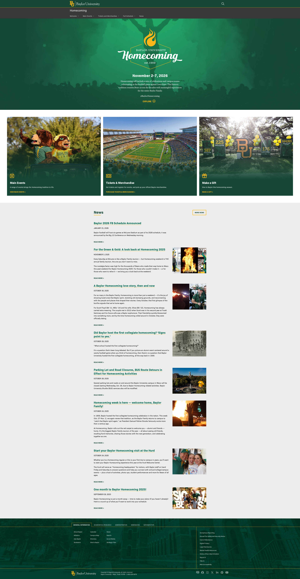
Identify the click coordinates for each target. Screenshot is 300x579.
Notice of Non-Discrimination (209, 554)
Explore (147, 101)
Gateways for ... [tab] (150, 525)
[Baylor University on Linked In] (216, 573)
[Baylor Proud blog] (197, 573)
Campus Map (94, 535)
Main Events (87, 16)
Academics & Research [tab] (102, 525)
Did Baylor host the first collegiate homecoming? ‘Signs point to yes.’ (129, 334)
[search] (223, 3)
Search (109, 535)
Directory (93, 539)
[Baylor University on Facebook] (202, 573)
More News (199, 212)
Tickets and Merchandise (107, 16)
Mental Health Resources (208, 550)
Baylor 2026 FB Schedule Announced (117, 223)
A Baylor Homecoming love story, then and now (124, 285)
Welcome (73, 16)
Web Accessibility (206, 564)
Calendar (93, 532)
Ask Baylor (77, 539)
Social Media (111, 539)
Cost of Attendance (206, 540)
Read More (98, 242)
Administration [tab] (121, 525)
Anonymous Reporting (207, 533)
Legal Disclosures (206, 547)
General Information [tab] (81, 525)
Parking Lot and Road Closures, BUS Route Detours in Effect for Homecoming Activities (128, 371)
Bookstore (77, 542)
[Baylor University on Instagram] (207, 573)
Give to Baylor (94, 542)
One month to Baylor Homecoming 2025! (120, 489)
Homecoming (78, 10)
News (141, 16)
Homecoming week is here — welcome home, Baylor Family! (127, 404)
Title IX (202, 561)
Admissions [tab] (135, 525)
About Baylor (78, 532)
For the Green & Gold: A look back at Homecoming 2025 (129, 249)
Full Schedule (128, 16)
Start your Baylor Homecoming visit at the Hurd (124, 450)
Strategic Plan (111, 542)
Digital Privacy (204, 543)
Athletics (77, 535)
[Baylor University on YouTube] (226, 573)
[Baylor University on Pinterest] (221, 573)
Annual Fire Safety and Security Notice (212, 536)
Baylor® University (114, 572)
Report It (203, 557)
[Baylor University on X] (211, 573)
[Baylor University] (84, 3)
